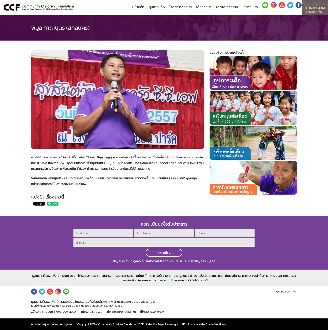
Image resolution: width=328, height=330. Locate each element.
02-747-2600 (44, 311)
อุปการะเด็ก (157, 6)
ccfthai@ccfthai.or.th (123, 311)
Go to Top (283, 292)
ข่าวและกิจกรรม (227, 6)
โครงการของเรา (180, 6)
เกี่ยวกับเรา (250, 6)
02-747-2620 (93, 311)
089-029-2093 (66, 311)
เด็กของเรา (204, 6)
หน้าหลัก (138, 6)
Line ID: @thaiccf (154, 311)
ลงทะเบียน (164, 252)
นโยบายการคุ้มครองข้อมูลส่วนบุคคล (51, 324)
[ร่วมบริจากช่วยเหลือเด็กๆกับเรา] (315, 7)
